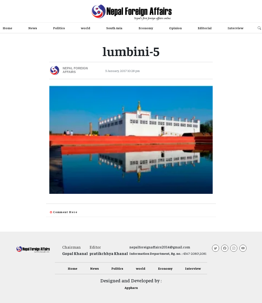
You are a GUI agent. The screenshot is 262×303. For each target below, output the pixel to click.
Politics (59, 28)
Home (7, 28)
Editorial (205, 28)
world (85, 28)
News (32, 28)
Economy (146, 28)
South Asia (114, 28)
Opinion (175, 28)
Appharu (131, 287)
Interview (235, 28)
